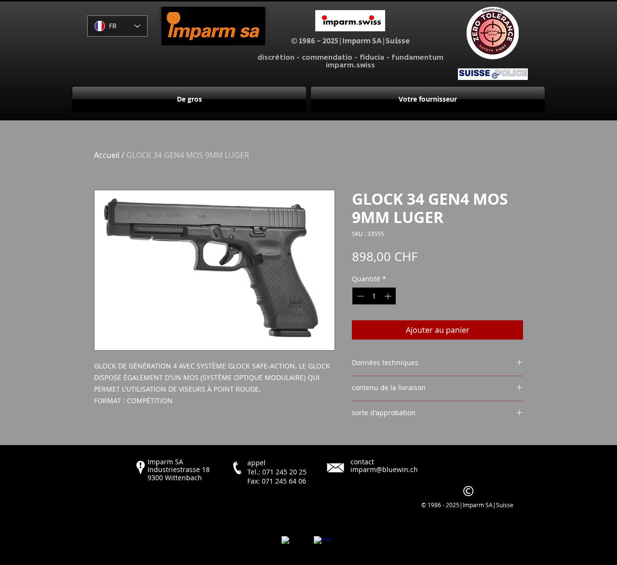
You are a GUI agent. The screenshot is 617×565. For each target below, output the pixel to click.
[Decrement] (359, 296)
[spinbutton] (374, 296)
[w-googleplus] (322, 544)
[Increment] (389, 296)
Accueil (107, 155)
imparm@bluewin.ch (384, 469)
